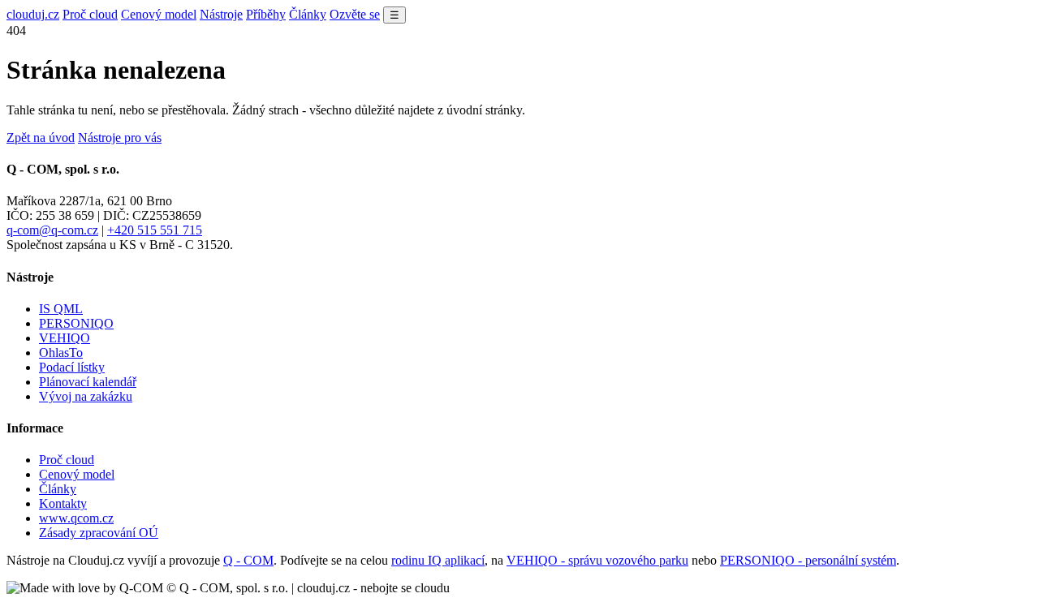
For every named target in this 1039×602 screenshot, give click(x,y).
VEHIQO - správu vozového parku (597, 560)
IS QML (61, 309)
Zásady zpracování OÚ (98, 533)
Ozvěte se (355, 14)
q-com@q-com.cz (52, 230)
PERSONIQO (76, 323)
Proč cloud (90, 14)
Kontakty (63, 503)
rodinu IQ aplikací (438, 560)
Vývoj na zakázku (85, 396)
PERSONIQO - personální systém (808, 560)
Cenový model (158, 14)
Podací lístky (72, 367)
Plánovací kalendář (87, 382)
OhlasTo (61, 352)
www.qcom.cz (76, 518)
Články (307, 14)
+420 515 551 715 (154, 230)
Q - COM (248, 560)
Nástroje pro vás (120, 137)
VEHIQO (64, 338)
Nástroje (221, 14)
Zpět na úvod (40, 137)
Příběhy (266, 14)
